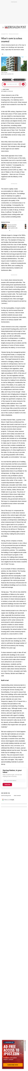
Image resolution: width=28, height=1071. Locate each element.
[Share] (2, 54)
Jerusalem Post (4, 33)
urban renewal (17, 795)
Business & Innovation (13, 33)
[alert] (13, 1054)
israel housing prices (6, 795)
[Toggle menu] (3, 27)
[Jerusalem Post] (15, 27)
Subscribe (7, 784)
